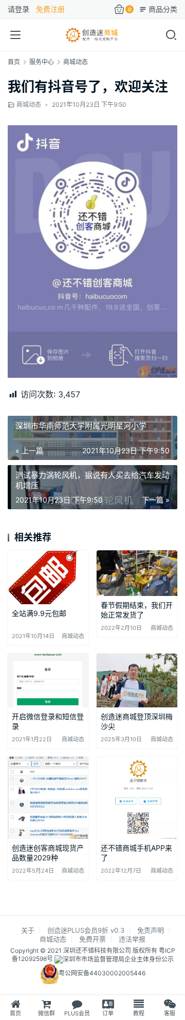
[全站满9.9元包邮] (48, 577)
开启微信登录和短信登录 (48, 721)
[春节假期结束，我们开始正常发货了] (137, 572)
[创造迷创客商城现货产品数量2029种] (48, 798)
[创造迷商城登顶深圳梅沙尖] (137, 680)
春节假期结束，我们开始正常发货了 (137, 610)
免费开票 (92, 939)
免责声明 (150, 930)
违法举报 (132, 939)
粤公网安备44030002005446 (102, 973)
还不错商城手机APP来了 (136, 852)
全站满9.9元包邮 (39, 613)
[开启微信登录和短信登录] (48, 680)
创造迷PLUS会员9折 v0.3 (85, 930)
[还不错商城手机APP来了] (137, 798)
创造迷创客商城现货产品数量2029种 (48, 852)
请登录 (18, 9)
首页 (14, 62)
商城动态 (28, 104)
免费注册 (50, 9)
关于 (27, 930)
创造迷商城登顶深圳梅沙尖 (137, 721)
